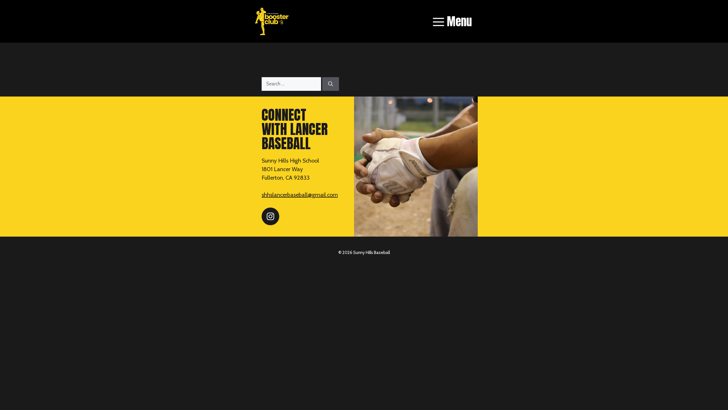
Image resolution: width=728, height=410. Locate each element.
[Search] (330, 84)
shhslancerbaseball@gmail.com (300, 194)
